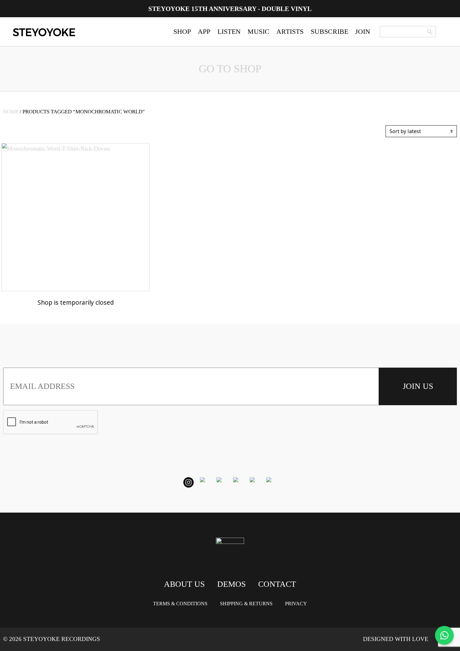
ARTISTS (290, 31)
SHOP (182, 31)
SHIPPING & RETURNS (246, 603)
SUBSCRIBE (329, 31)
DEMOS (231, 584)
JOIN (362, 31)
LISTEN (229, 31)
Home (10, 112)
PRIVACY (296, 603)
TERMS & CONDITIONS (180, 603)
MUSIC (258, 31)
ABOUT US (184, 584)
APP (204, 31)
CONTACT (277, 584)
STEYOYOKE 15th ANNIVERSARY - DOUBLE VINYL (230, 8)
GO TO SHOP (230, 69)
